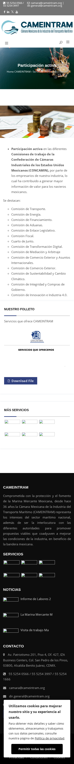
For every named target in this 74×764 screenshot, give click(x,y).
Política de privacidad (49, 738)
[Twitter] (12, 12)
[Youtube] (17, 12)
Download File (22, 381)
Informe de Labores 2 (36, 599)
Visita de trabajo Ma (35, 630)
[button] (66, 42)
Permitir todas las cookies (37, 749)
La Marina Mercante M (37, 614)
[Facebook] (4, 12)
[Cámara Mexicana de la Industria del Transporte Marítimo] (37, 27)
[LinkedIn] (8, 12)
